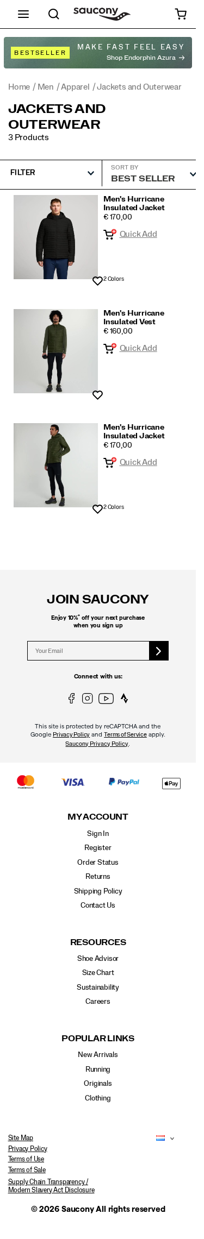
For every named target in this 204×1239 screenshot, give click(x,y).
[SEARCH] (54, 14)
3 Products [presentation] (28, 137)
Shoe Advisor (98, 959)
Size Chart (98, 973)
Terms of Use (26, 1159)
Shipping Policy (98, 891)
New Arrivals (98, 1055)
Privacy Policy (71, 735)
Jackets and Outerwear (57, 117)
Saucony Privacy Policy (96, 744)
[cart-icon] (180, 14)
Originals (98, 1083)
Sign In (98, 834)
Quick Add (138, 234)
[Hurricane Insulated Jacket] (56, 237)
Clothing (97, 1098)
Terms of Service (125, 735)
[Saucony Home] (102, 14)
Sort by (124, 167)
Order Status (97, 862)
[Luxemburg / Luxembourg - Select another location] (157, 1138)
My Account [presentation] (97, 817)
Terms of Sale (27, 1170)
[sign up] (159, 651)
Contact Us (98, 905)
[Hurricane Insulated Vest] (56, 351)
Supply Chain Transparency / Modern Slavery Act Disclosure (51, 1186)
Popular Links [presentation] (97, 1039)
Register (97, 848)
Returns (97, 876)
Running (98, 1069)
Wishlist (98, 282)
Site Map (20, 1138)
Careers (97, 1001)
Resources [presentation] (98, 943)
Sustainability (98, 987)
